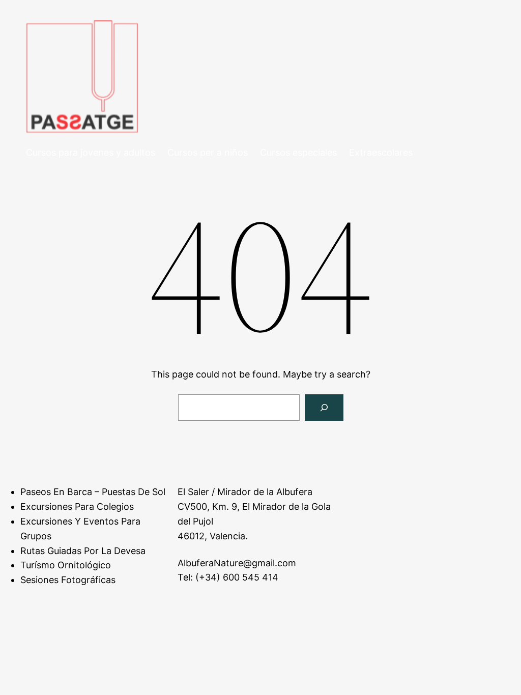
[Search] (324, 407)
